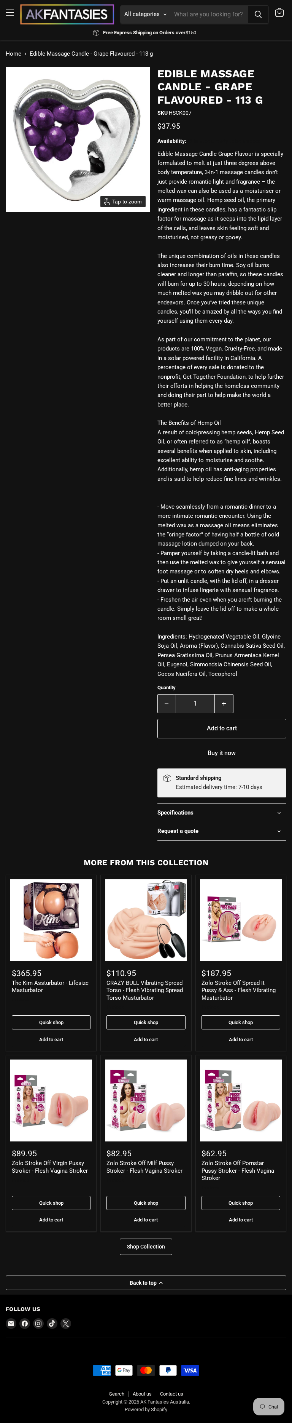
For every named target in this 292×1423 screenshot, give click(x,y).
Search (116, 1394)
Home (13, 54)
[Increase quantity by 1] (224, 703)
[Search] (258, 14)
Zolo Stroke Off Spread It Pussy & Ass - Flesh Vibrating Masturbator (239, 990)
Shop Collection (146, 1247)
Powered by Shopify (146, 1409)
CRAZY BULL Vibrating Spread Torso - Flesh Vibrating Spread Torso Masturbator (144, 990)
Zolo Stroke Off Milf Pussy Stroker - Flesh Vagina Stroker (144, 1167)
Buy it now (222, 753)
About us (142, 1394)
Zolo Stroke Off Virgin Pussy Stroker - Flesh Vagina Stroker (50, 1167)
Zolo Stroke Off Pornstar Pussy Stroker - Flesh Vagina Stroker (238, 1170)
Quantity (166, 687)
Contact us (171, 1394)
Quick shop (51, 1022)
